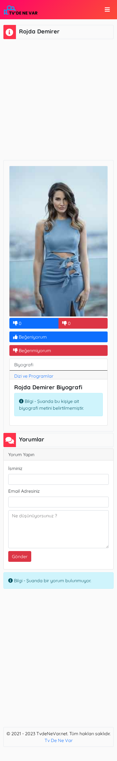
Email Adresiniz (24, 491)
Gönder (20, 556)
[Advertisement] (58, 99)
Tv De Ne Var (59, 740)
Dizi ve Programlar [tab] (33, 376)
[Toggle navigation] (107, 9)
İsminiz (15, 468)
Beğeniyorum (32, 337)
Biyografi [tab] (23, 364)
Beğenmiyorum (34, 350)
